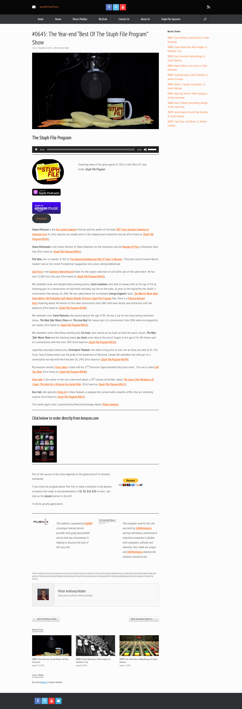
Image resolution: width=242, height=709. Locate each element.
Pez (37, 576)
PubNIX (88, 523)
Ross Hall (49, 576)
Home (40, 19)
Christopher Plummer (44, 573)
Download (41, 218)
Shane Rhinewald (58, 576)
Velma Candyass (110, 404)
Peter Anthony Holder (61, 48)
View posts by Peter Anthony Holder (75, 595)
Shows (58, 19)
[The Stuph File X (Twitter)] (116, 7)
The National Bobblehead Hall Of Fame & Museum (96, 259)
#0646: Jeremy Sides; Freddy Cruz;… (144, 619)
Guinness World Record (61, 271)
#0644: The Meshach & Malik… (46, 619)
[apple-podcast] (46, 195)
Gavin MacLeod (103, 573)
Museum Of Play (130, 247)
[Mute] (145, 149)
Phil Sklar (42, 576)
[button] (205, 19)
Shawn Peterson (69, 576)
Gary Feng (37, 271)
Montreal (136, 573)
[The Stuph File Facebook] (109, 7)
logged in (44, 682)
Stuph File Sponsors (170, 19)
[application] (95, 149)
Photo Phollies (80, 19)
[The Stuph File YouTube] (123, 7)
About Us (145, 19)
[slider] (152, 149)
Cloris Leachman (56, 573)
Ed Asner (88, 573)
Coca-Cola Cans (67, 573)
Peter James (61, 367)
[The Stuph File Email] (58, 701)
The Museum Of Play (104, 576)
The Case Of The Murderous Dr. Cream (86, 576)
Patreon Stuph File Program (97, 298)
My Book (103, 19)
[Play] (36, 149)
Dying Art (62, 392)
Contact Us (124, 19)
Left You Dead (128, 573)
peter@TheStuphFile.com (49, 6)
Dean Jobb (37, 379)
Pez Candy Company (66, 229)
